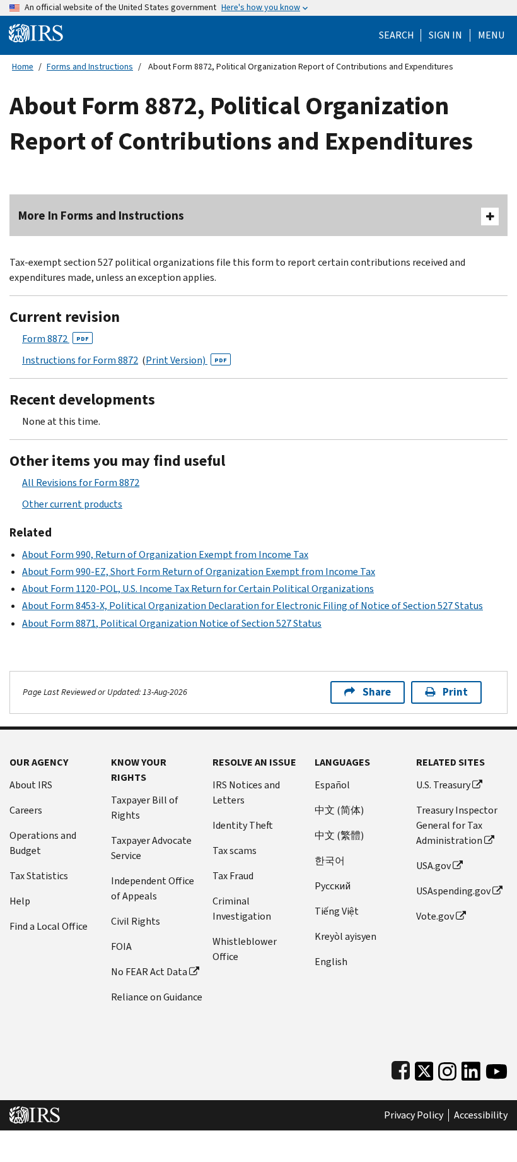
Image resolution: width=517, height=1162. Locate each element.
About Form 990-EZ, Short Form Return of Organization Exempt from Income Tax (198, 571)
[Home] (36, 32)
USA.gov (433, 865)
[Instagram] (447, 1069)
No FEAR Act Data (149, 971)
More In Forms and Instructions (101, 215)
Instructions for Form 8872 (80, 360)
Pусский (333, 885)
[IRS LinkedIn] (471, 1069)
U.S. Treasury (443, 784)
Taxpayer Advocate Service (151, 848)
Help (19, 901)
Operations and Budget (42, 843)
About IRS (30, 784)
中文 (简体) (339, 810)
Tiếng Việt (337, 911)
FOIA (121, 946)
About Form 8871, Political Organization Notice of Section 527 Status (172, 623)
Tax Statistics (38, 875)
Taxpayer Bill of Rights (144, 807)
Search (396, 35)
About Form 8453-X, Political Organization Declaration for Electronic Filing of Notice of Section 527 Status (252, 605)
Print (455, 692)
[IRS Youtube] (496, 1069)
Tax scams (234, 850)
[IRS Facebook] (401, 1069)
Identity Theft (242, 825)
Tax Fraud (232, 875)
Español (332, 784)
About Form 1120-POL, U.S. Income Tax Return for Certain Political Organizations (198, 588)
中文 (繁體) (339, 835)
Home (22, 67)
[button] (445, 35)
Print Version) (186, 360)
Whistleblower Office (244, 949)
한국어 (330, 860)
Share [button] (377, 692)
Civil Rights (135, 921)
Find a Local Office (48, 926)
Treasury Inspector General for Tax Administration (456, 825)
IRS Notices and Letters (246, 792)
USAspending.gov (453, 891)
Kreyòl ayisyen (345, 936)
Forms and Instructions (90, 67)
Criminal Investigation (241, 908)
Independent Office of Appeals (152, 888)
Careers (25, 810)
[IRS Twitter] (424, 1069)
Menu (491, 35)
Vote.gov (435, 916)
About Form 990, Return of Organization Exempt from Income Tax (165, 554)
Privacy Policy (413, 1115)
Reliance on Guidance (156, 997)
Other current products (72, 504)
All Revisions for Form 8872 (80, 482)
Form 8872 (55, 338)
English (331, 961)
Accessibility (481, 1115)
